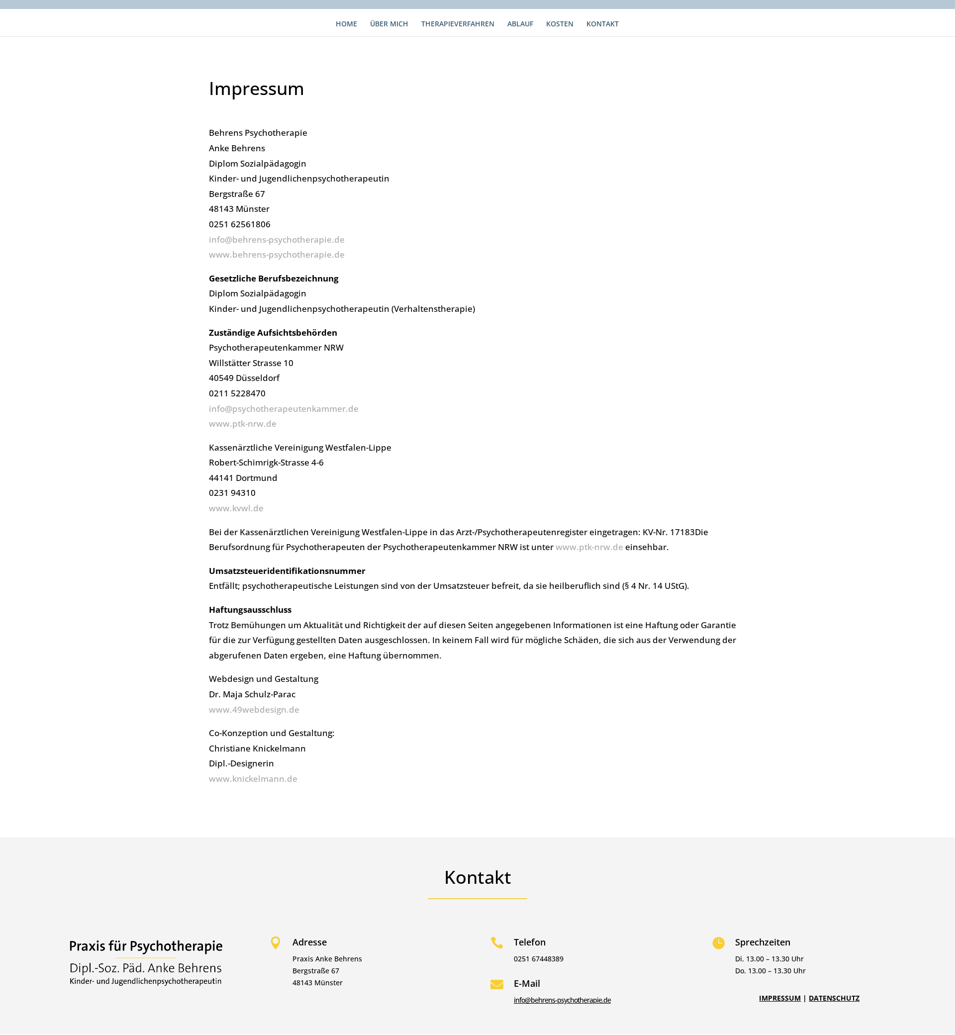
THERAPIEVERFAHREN (457, 24)
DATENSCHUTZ (834, 998)
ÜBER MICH (389, 24)
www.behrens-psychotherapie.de (277, 254)
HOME (346, 24)
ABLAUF (520, 24)
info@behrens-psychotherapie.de (277, 239)
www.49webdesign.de (254, 709)
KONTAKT (602, 24)
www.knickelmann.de (253, 778)
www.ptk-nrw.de (243, 423)
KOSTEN (559, 24)
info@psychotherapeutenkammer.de (284, 408)
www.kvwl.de (236, 508)
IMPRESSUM (780, 998)
